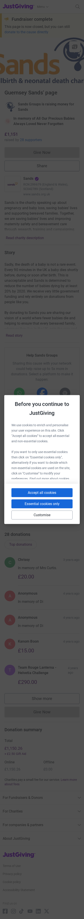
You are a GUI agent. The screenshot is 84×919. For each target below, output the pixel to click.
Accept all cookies (42, 493)
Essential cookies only (42, 504)
